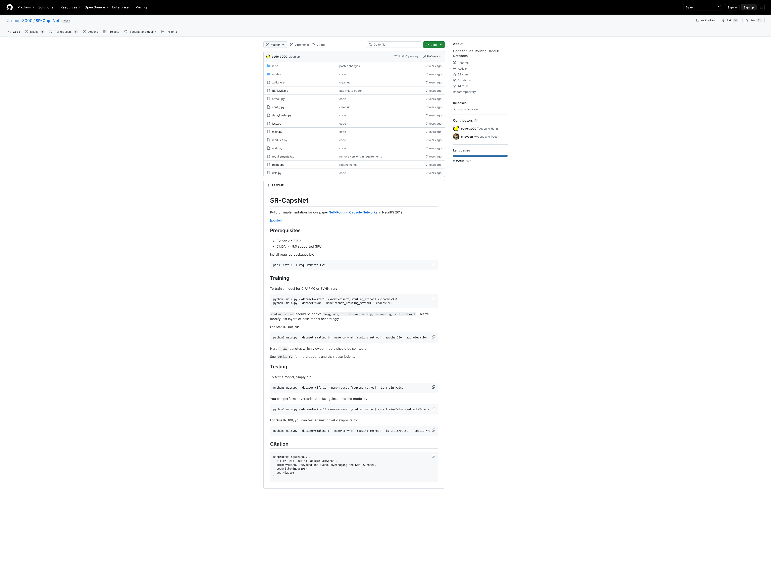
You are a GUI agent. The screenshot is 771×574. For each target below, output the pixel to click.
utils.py (276, 173)
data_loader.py (282, 115)
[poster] (276, 220)
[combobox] (396, 45)
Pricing (141, 7)
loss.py (276, 123)
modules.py (279, 140)
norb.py (277, 148)
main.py (277, 131)
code (342, 74)
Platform (24, 7)
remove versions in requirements (360, 156)
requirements (348, 164)
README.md (280, 90)
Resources (69, 7)
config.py (278, 107)
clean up (294, 56)
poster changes (349, 66)
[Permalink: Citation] (267, 444)
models (276, 74)
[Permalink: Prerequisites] (267, 230)
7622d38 (399, 56)
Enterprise (120, 7)
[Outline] (439, 185)
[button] (434, 264)
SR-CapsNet (48, 20)
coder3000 (22, 20)
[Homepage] (9, 7)
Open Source (95, 7)
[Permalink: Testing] (267, 366)
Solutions (45, 7)
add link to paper (350, 90)
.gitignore (278, 82)
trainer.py (278, 164)
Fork (731, 20)
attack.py (278, 99)
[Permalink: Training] (267, 278)
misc (275, 66)
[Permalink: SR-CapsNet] (267, 200)
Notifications (708, 20)
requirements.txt (283, 156)
